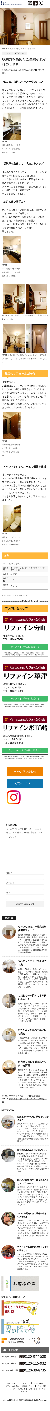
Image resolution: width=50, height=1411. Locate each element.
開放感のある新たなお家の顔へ (32, 1150)
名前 (9, 873)
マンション (9, 595)
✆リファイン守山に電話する (25, 647)
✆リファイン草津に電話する (25, 698)
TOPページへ (12, 1383)
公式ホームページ (25, 783)
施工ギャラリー (21, 595)
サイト (9, 893)
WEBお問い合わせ (25, 771)
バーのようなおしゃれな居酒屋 (24, 1096)
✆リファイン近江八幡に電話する (25, 750)
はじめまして (25, 1383)
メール (10, 883)
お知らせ (21, 1389)
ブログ (12, 1389)
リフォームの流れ (12, 1386)
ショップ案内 (38, 1383)
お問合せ (31, 1389)
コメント (11, 837)
